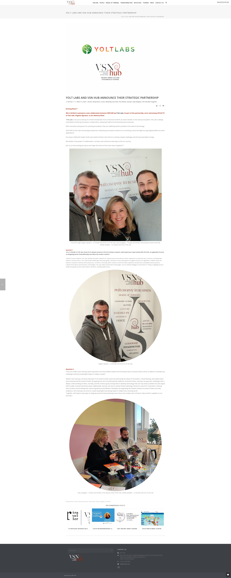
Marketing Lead (110, 102)
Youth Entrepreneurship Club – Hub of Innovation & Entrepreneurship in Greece (104, 529)
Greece (103, 102)
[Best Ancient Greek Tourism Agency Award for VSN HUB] (127, 517)
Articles (90, 102)
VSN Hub (69, 102)
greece (76, 501)
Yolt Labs (120, 113)
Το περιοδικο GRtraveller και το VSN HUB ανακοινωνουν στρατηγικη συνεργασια (79, 529)
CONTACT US (159, 3)
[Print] (156, 106)
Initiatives (137, 3)
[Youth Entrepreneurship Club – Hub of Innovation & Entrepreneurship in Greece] (103, 517)
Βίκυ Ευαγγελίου (152, 102)
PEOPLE (102, 3)
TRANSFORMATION (126, 3)
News (116, 102)
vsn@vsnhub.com (125, 564)
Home (122, 16)
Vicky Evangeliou (137, 102)
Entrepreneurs (96, 102)
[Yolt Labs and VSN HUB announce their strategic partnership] (108, 58)
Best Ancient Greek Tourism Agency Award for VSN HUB (128, 529)
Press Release (122, 102)
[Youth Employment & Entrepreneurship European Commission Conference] (152, 517)
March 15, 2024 (81, 102)
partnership (92, 501)
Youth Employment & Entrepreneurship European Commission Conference (153, 529)
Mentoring (82, 501)
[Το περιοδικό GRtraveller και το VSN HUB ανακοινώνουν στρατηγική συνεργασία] (78, 517)
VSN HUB (95, 3)
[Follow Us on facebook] (118, 567)
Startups (129, 102)
